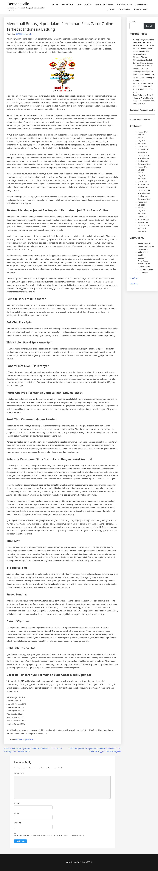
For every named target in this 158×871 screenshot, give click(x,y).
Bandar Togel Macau (104, 4)
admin (31, 34)
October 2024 (143, 196)
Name (17, 803)
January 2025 (143, 187)
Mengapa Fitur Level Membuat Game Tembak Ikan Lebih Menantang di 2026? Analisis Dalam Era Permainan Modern (143, 63)
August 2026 (142, 132)
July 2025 (141, 170)
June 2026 (141, 138)
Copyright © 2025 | (74, 862)
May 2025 (141, 176)
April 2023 (142, 228)
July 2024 (141, 205)
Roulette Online (140, 9)
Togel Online (143, 272)
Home (55, 4)
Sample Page (67, 4)
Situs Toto (133, 278)
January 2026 (143, 152)
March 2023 (142, 231)
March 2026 (142, 146)
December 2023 (144, 225)
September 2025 (144, 164)
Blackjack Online (124, 4)
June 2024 (141, 208)
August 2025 (142, 167)
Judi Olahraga (141, 4)
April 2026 (142, 143)
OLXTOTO (87, 862)
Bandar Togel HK (84, 4)
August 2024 (142, 202)
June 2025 (141, 173)
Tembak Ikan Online (145, 269)
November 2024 (144, 193)
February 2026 (143, 149)
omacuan (133, 283)
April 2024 (142, 213)
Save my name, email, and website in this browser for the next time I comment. (49, 835)
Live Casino (142, 258)
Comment (19, 773)
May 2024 (141, 211)
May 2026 (141, 141)
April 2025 (142, 178)
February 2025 (143, 184)
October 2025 (143, 161)
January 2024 (143, 222)
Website (17, 823)
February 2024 (143, 219)
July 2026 (141, 135)
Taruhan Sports (144, 267)
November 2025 (144, 158)
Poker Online (124, 9)
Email (17, 813)
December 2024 (144, 190)
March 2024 (142, 216)
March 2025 (142, 181)
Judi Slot (111, 9)
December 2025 (144, 155)
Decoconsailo (18, 3)
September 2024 (144, 199)
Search (132, 21)
